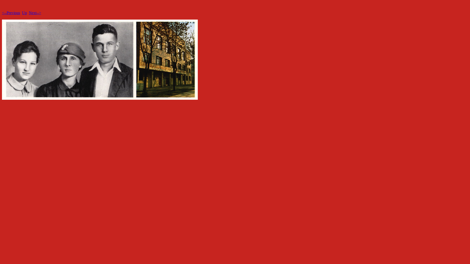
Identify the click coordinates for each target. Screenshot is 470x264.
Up (24, 13)
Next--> (35, 13)
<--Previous (11, 13)
